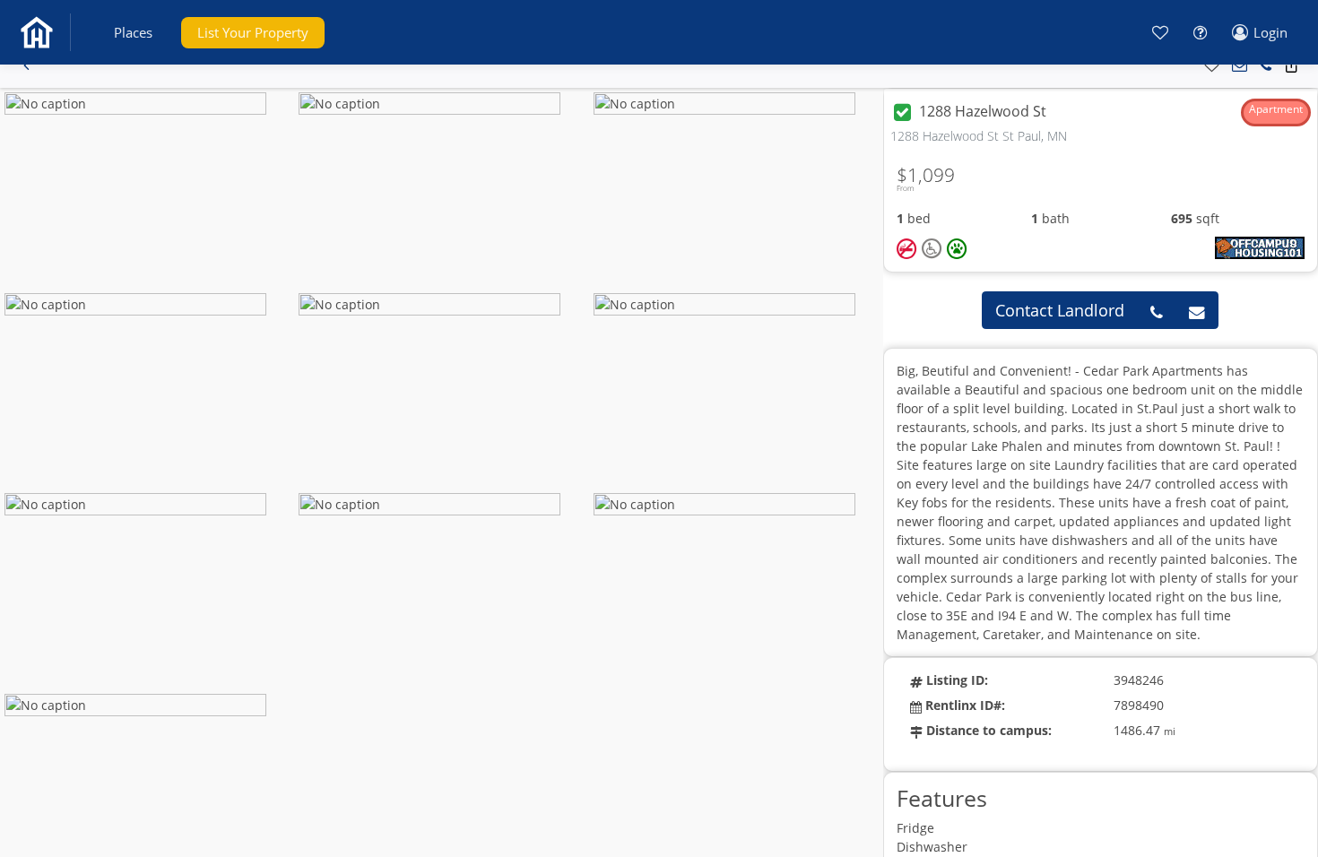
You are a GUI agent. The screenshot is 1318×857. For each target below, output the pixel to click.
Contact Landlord (1059, 310)
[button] (133, 32)
